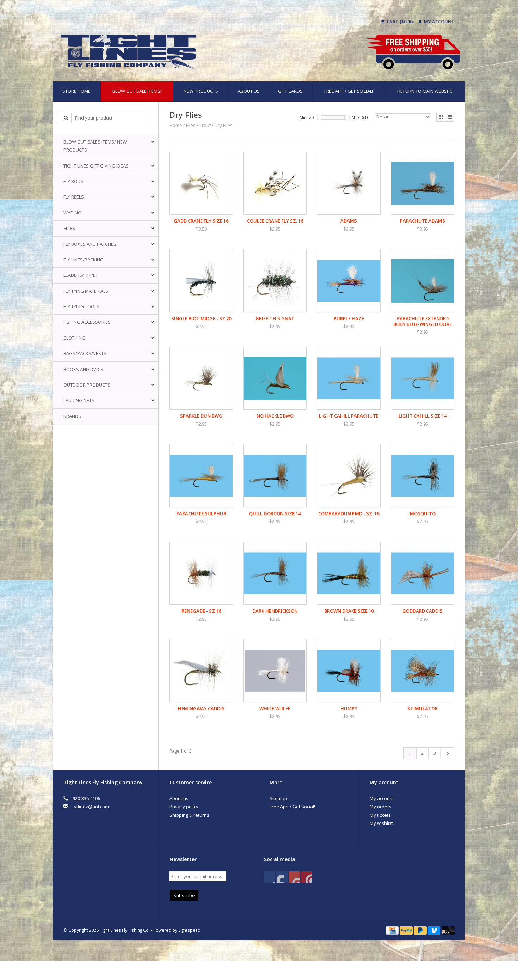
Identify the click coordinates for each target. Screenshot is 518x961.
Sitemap (278, 798)
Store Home (76, 91)
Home (175, 125)
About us (249, 91)
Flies (191, 125)
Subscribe (184, 895)
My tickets (380, 815)
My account (439, 21)
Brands (72, 416)
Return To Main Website (425, 91)
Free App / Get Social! (348, 91)
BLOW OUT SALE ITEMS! (136, 91)
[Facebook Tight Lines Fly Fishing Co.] (269, 877)
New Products (201, 91)
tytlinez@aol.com (91, 806)
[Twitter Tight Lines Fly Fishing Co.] (282, 877)
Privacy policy (183, 806)
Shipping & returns (189, 815)
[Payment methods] (393, 930)
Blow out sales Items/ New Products (95, 146)
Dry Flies (224, 125)
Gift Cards (290, 91)
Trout (205, 125)
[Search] (66, 118)
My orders (380, 806)
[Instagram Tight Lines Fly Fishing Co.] (306, 877)
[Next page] (447, 753)
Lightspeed (189, 930)
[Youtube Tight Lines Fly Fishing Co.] (294, 877)
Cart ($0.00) (400, 21)
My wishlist (381, 823)
